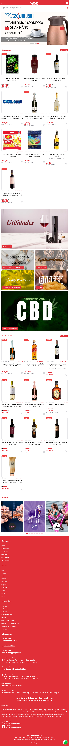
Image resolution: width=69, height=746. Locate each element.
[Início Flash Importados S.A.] (34, 2)
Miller (66, 152)
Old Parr (65, 402)
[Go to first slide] (62, 28)
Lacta (3, 596)
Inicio (3, 546)
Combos (4, 554)
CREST (21, 114)
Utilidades (4, 629)
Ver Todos (63, 50)
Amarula (43, 440)
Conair (3, 573)
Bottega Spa (64, 114)
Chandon (42, 114)
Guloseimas (5, 609)
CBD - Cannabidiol (7, 620)
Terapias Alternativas (8, 626)
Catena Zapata (19, 191)
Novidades (5, 552)
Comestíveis (5, 606)
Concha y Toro (19, 402)
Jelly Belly (20, 152)
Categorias (5, 557)
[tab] (31, 43)
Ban (2, 570)
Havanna (4, 587)
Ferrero (4, 579)
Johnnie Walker (41, 361)
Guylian (3, 585)
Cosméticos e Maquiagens (10, 623)
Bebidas (4, 612)
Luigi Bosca (65, 76)
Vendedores (5, 560)
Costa (3, 576)
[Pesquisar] (67, 7)
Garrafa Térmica (6, 615)
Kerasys (43, 76)
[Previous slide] (7, 28)
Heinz (3, 590)
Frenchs (4, 582)
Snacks (3, 618)
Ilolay (3, 593)
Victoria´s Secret (18, 478)
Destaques (5, 549)
